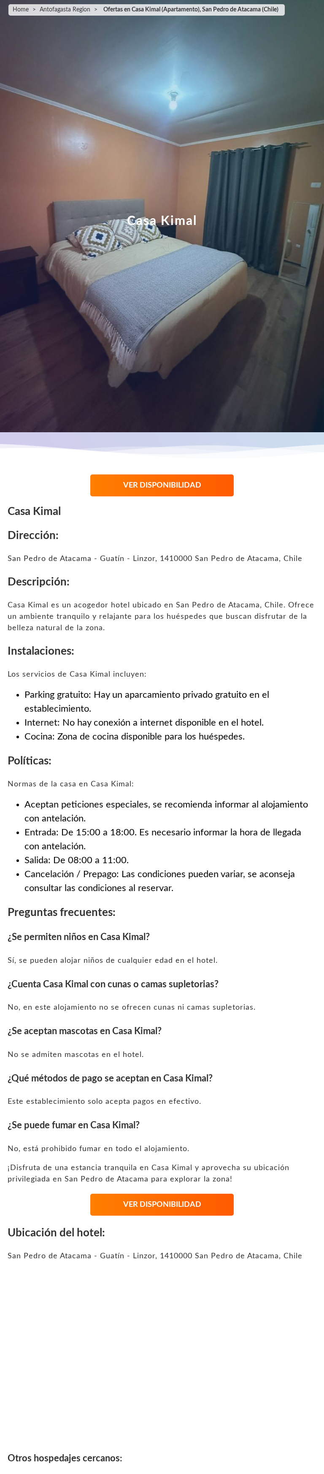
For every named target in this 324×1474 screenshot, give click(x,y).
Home (21, 10)
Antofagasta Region (65, 10)
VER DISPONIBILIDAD (162, 485)
